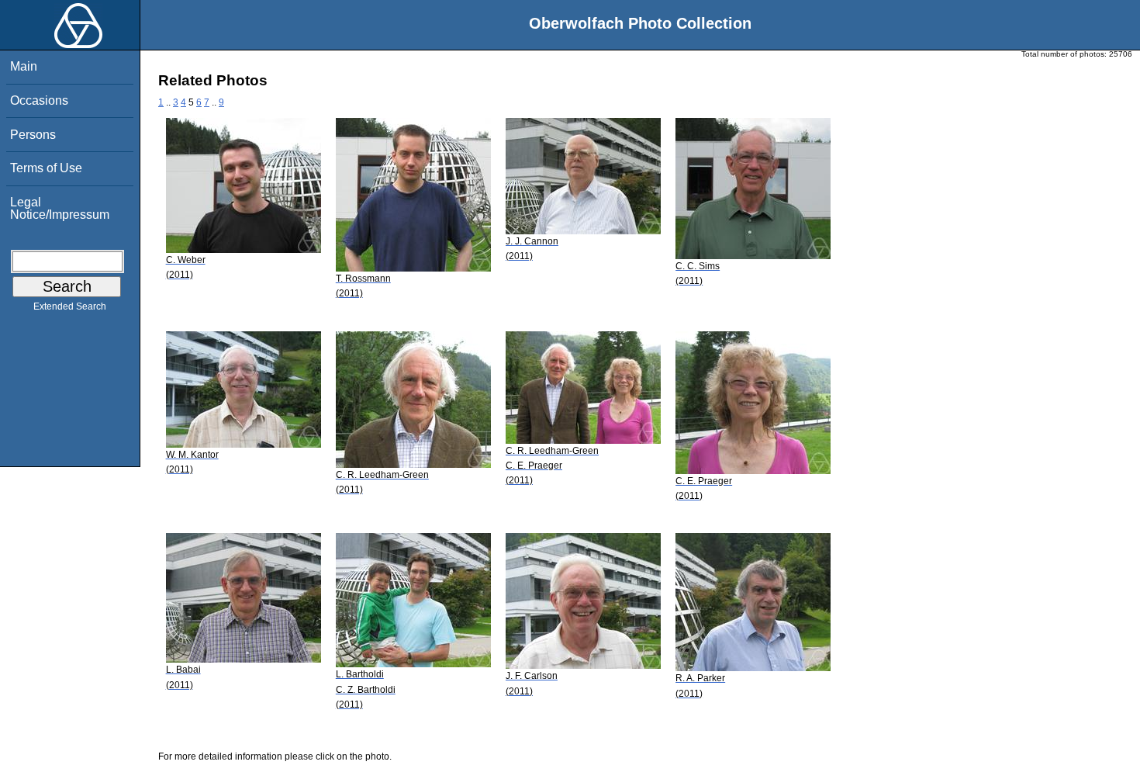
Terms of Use (46, 168)
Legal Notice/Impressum (59, 208)
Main (23, 66)
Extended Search (69, 306)
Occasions (39, 100)
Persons (33, 134)
